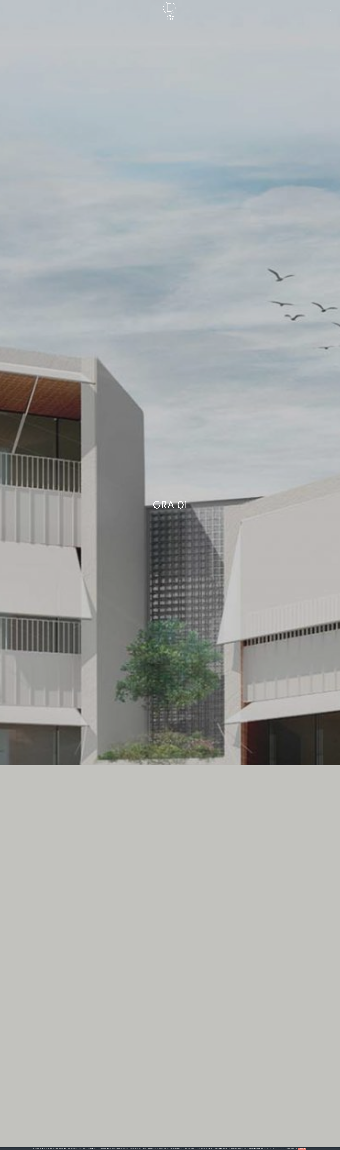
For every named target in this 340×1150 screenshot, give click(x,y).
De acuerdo (302, 1148)
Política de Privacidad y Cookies (278, 1148)
